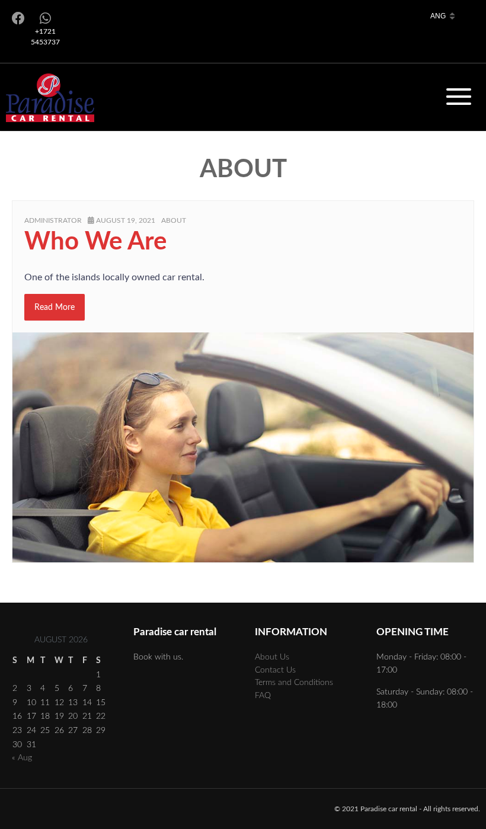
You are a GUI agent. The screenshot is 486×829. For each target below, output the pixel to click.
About (173, 220)
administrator (53, 220)
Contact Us (275, 669)
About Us (272, 656)
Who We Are (95, 241)
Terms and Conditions (294, 682)
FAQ (263, 695)
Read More (54, 307)
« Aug (22, 757)
